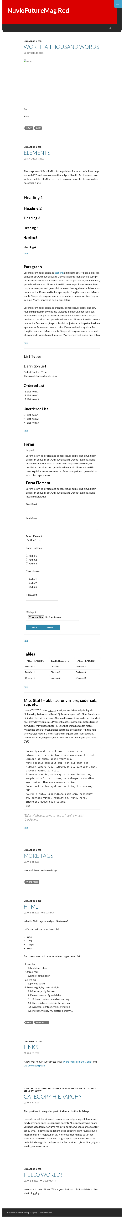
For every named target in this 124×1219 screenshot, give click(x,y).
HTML (31, 906)
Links (31, 1047)
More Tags (38, 855)
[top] (26, 253)
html (29, 1022)
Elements (37, 152)
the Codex (86, 1061)
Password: (31, 594)
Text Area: (31, 517)
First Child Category (35, 1088)
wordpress (32, 882)
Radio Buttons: (34, 547)
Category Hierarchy (53, 1096)
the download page (34, 1065)
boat (29, 128)
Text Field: (31, 504)
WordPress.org (71, 1061)
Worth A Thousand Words (61, 46)
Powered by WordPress (17, 1212)
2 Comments (49, 1181)
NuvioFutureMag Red (38, 10)
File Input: (31, 612)
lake (38, 128)
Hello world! (43, 1174)
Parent (83, 1088)
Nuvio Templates (45, 1212)
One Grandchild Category (63, 1088)
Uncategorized (32, 41)
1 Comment (50, 912)
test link (59, 272)
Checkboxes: (33, 571)
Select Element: (34, 536)
